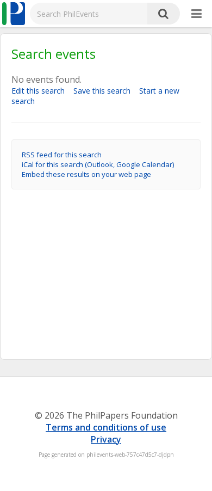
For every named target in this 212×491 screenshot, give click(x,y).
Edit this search (41, 90)
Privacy (106, 439)
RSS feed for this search (62, 154)
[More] (196, 14)
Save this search (105, 90)
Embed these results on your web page (86, 174)
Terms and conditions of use (106, 427)
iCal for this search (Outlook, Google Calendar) (98, 164)
